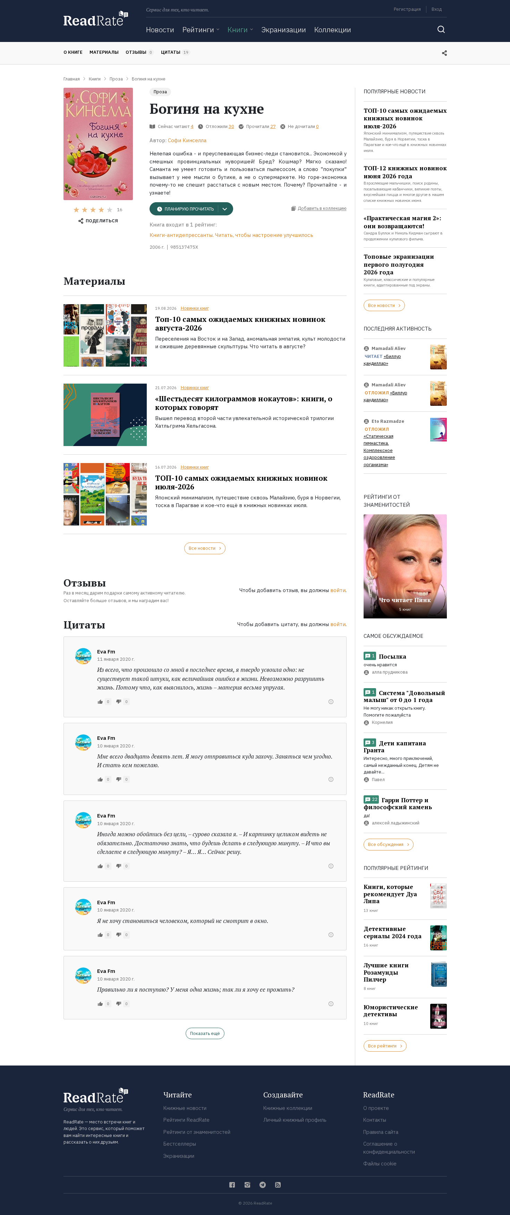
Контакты (374, 1119)
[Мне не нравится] (119, 702)
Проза (160, 92)
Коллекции (332, 29)
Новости (160, 29)
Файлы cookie (380, 1163)
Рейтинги (198, 29)
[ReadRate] (95, 18)
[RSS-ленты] (277, 1184)
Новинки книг (195, 308)
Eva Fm (106, 651)
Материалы (104, 52)
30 (231, 126)
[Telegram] (262, 1184)
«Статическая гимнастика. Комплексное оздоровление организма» (379, 450)
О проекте (376, 1108)
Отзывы (139, 52)
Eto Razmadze (388, 421)
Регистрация (407, 9)
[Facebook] (232, 1184)
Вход (437, 9)
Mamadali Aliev (389, 348)
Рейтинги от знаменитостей (196, 1132)
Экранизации (283, 29)
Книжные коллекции (287, 1108)
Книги (238, 29)
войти (338, 590)
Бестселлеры (179, 1143)
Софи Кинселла (187, 140)
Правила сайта (380, 1132)
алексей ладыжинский (395, 823)
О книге (73, 52)
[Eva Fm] (83, 656)
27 (273, 126)
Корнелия (382, 723)
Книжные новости (184, 1108)
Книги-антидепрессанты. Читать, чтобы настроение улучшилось (231, 235)
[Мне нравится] (100, 702)
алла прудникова (390, 672)
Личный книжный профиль (294, 1119)
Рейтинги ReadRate (186, 1119)
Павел (378, 779)
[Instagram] (247, 1184)
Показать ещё (205, 1033)
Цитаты (174, 52)
